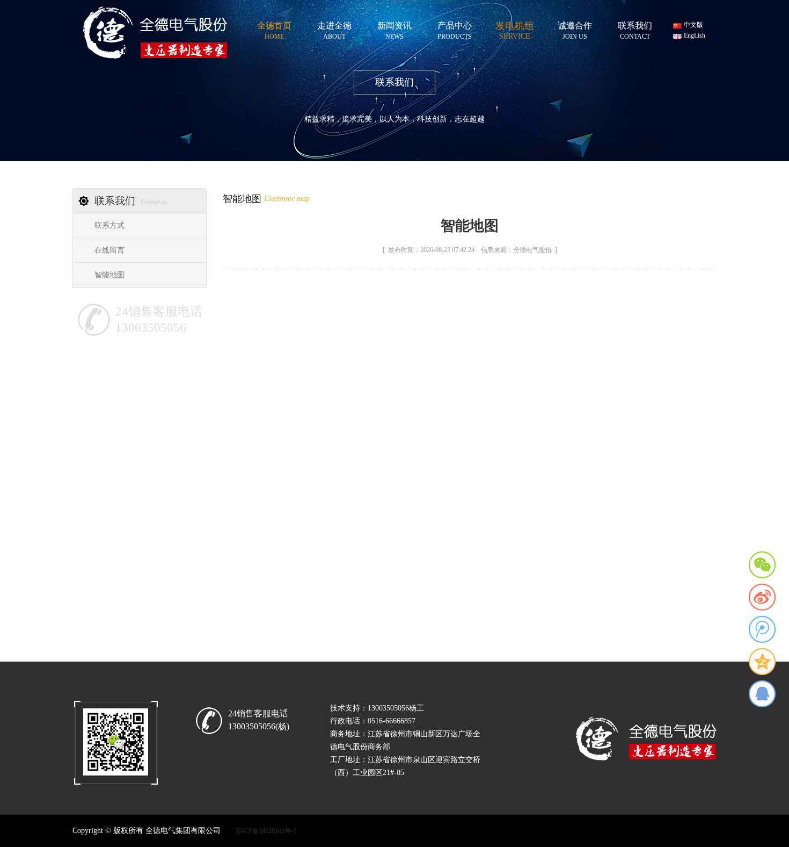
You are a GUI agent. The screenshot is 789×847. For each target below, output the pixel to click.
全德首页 (274, 29)
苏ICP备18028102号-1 (266, 831)
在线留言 (109, 250)
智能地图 (109, 275)
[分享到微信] (762, 564)
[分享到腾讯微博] (762, 629)
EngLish (694, 35)
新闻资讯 (394, 29)
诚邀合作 (575, 29)
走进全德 (334, 29)
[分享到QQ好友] (762, 693)
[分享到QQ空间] (762, 661)
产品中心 (454, 29)
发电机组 (514, 28)
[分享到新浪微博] (762, 597)
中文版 (693, 24)
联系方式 (109, 225)
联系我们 (635, 29)
